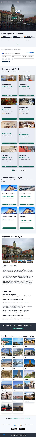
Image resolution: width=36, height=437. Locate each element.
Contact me (18, 418)
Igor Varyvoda (13, 418)
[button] (33, 239)
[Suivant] (25, 170)
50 (23, 170)
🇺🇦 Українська (16, 425)
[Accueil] (18, 2)
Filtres (20, 18)
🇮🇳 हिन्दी (21, 425)
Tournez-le (15, 18)
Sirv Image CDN (27, 418)
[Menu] (1, 2)
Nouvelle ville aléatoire (18, 328)
